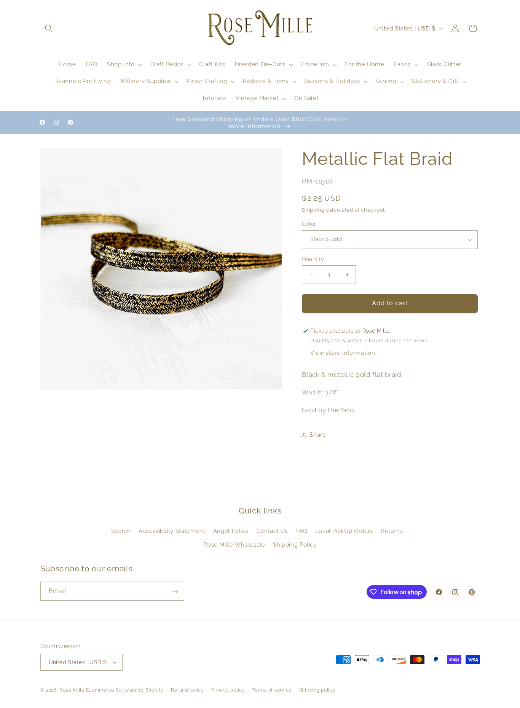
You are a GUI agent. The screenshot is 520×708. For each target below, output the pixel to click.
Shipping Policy (294, 544)
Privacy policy (228, 690)
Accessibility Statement (172, 531)
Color (309, 224)
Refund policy (187, 690)
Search (121, 531)
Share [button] (317, 434)
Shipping (313, 210)
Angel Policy (231, 531)
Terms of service (272, 690)
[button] (49, 28)
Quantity (313, 259)
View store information (342, 353)
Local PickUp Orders (344, 531)
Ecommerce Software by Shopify (125, 690)
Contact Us (272, 531)
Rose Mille (71, 690)
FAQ (301, 531)
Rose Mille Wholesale (234, 544)
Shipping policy (317, 690)
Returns (392, 531)
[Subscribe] (174, 591)
